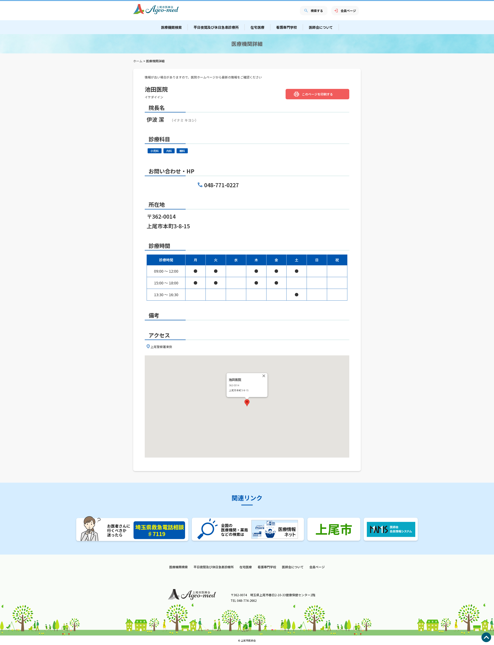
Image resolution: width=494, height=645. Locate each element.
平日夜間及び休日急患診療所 (216, 27)
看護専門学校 (286, 27)
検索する (317, 10)
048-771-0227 (221, 185)
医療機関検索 (171, 27)
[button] (247, 402)
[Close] (263, 375)
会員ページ (348, 10)
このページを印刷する (317, 94)
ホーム (137, 61)
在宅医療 (257, 27)
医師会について (321, 27)
